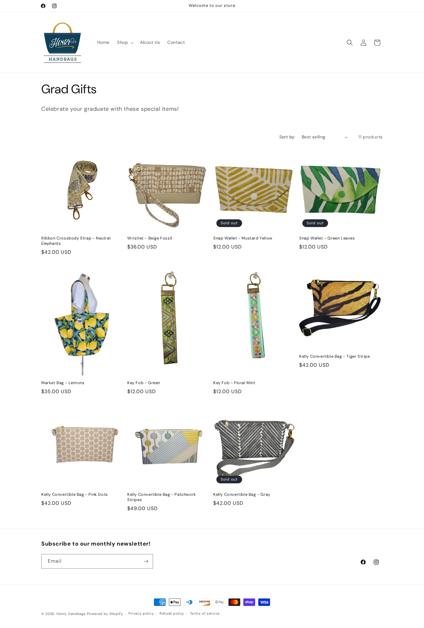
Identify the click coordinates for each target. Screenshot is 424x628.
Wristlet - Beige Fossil (149, 238)
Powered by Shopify (105, 614)
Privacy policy (141, 613)
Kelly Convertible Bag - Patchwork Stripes (161, 497)
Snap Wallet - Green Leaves (327, 238)
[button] (124, 42)
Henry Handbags (71, 614)
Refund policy (172, 613)
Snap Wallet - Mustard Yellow (243, 238)
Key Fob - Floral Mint (234, 382)
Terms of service (205, 613)
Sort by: (287, 137)
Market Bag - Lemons (62, 382)
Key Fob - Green (143, 382)
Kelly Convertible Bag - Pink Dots (74, 494)
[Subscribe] (146, 561)
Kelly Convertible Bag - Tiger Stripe (334, 356)
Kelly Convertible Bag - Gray (241, 494)
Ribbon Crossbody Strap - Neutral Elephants (76, 241)
